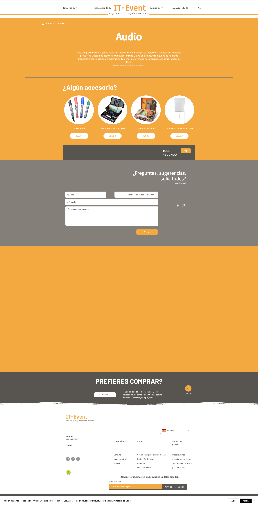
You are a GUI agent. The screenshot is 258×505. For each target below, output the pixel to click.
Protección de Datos (122, 500)
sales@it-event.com (75, 448)
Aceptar (246, 500)
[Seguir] (186, 150)
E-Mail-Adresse (114, 482)
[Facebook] (78, 459)
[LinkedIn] (68, 459)
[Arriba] (188, 388)
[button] (199, 7)
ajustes (233, 500)
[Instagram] (73, 459)
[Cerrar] (254, 501)
